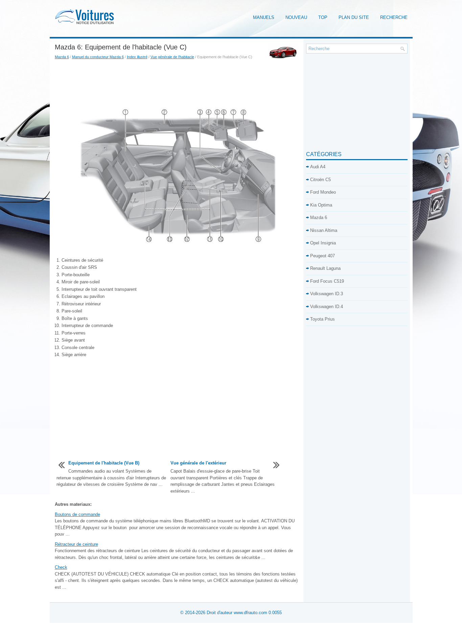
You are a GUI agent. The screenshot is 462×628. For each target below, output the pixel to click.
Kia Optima (321, 205)
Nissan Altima (323, 230)
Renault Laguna (325, 268)
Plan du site (354, 17)
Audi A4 (317, 166)
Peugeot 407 (322, 255)
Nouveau (296, 17)
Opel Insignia (323, 242)
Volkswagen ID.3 (326, 293)
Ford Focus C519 (327, 281)
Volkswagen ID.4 (326, 306)
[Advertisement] (178, 83)
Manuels (263, 17)
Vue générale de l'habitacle (172, 57)
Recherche (394, 17)
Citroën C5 (320, 179)
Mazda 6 (62, 57)
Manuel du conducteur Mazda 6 (98, 57)
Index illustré (137, 57)
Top (322, 17)
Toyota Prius (322, 319)
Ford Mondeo (323, 192)
